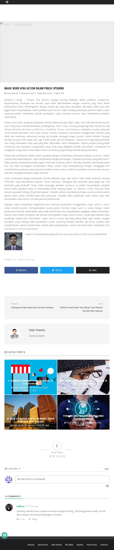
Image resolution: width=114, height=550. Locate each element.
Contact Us (104, 545)
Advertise (80, 545)
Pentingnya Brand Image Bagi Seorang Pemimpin (32, 305)
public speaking (26, 259)
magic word (11, 259)
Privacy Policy (92, 545)
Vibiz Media (69, 545)
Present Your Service (44, 93)
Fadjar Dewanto (12, 93)
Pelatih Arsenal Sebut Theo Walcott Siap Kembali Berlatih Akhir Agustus (81, 307)
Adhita (20, 506)
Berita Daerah (43, 545)
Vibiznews (31, 545)
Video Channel (56, 545)
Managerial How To (29, 93)
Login (106, 468)
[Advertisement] (58, 12)
